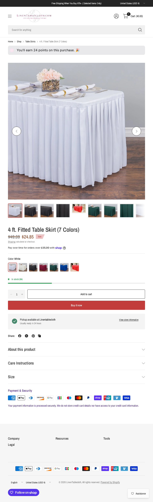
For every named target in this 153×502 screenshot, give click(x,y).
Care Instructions (21, 363)
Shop (19, 41)
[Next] (136, 131)
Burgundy (43, 267)
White (12, 267)
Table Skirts (30, 41)
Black (33, 267)
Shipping (11, 241)
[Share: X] (26, 335)
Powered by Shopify (110, 482)
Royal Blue (64, 267)
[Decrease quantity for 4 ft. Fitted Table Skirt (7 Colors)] (11, 294)
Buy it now (76, 305)
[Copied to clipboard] (39, 335)
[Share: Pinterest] (33, 335)
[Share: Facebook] (19, 335)
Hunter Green (54, 267)
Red (75, 267)
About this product (21, 349)
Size (11, 376)
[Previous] (16, 131)
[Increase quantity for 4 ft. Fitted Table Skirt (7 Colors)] (22, 294)
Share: (11, 335)
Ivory (23, 267)
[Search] (140, 29)
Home (10, 41)
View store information (128, 319)
